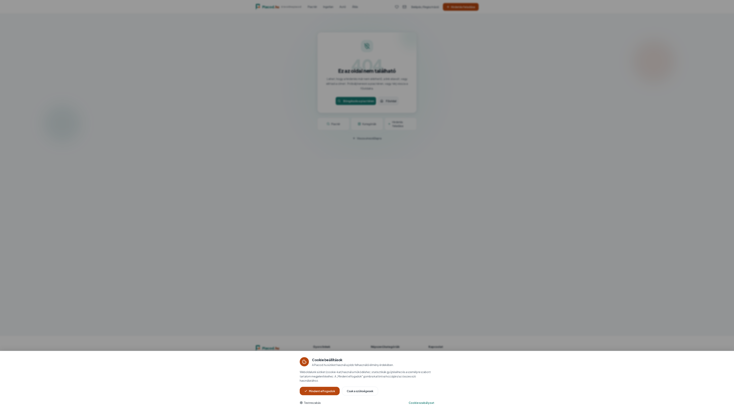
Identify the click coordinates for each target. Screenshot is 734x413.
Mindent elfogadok (322, 391)
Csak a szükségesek (360, 391)
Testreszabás (312, 402)
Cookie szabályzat (421, 402)
